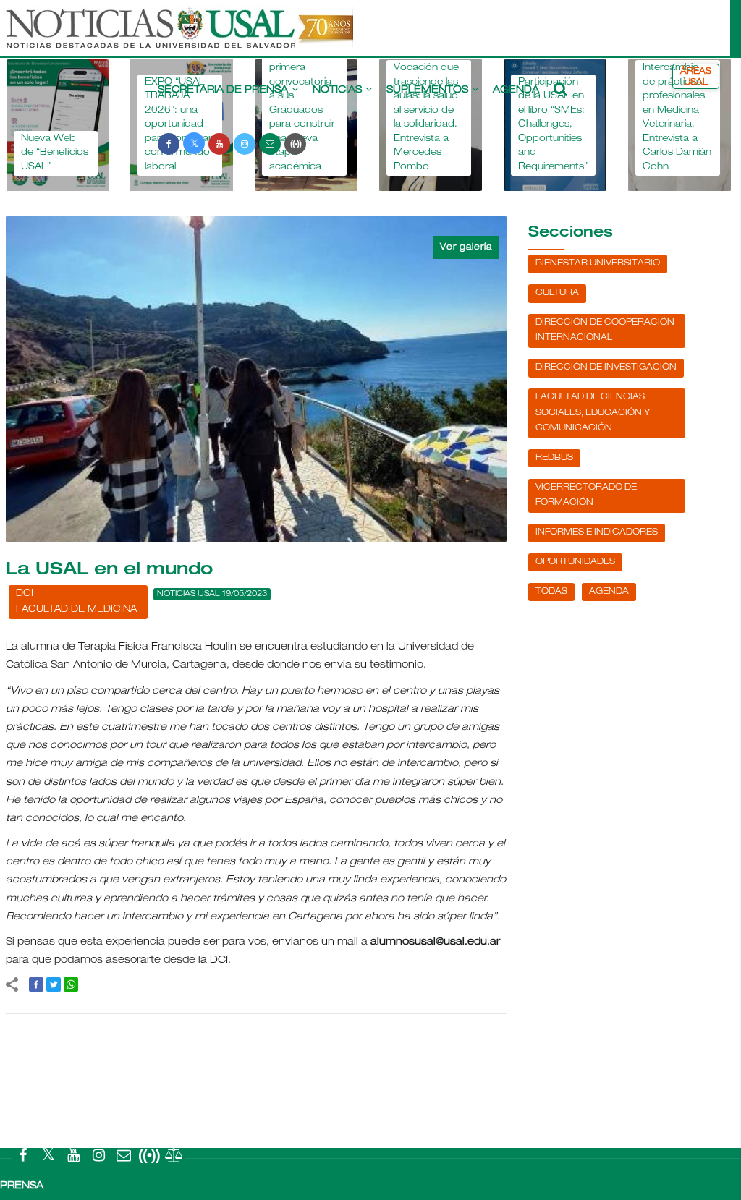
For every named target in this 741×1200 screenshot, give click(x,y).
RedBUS (554, 458)
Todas (551, 591)
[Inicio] (177, 35)
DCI (24, 594)
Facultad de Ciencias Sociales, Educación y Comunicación (592, 413)
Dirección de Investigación (606, 367)
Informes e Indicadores (596, 532)
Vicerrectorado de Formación (586, 495)
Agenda (516, 90)
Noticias (337, 90)
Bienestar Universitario (597, 263)
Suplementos (427, 90)
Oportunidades (575, 562)
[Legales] (174, 1158)
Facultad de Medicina (76, 610)
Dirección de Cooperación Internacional (604, 330)
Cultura (557, 293)
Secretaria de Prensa (223, 90)
